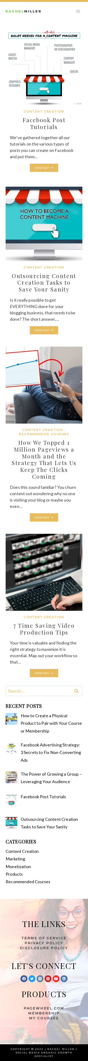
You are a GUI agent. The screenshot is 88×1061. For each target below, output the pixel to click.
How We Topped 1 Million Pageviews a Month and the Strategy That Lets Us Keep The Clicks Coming (43, 459)
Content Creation (44, 111)
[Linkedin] (64, 978)
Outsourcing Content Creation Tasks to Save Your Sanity (44, 282)
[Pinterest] (48, 978)
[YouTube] (56, 978)
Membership (44, 1013)
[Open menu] (78, 11)
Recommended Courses (44, 434)
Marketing (15, 858)
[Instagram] (40, 978)
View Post (46, 168)
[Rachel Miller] (23, 11)
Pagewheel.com (44, 1008)
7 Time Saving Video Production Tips (44, 629)
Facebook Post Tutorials (44, 123)
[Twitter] (32, 978)
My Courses (44, 1018)
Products (14, 874)
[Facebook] (23, 978)
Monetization (18, 866)
